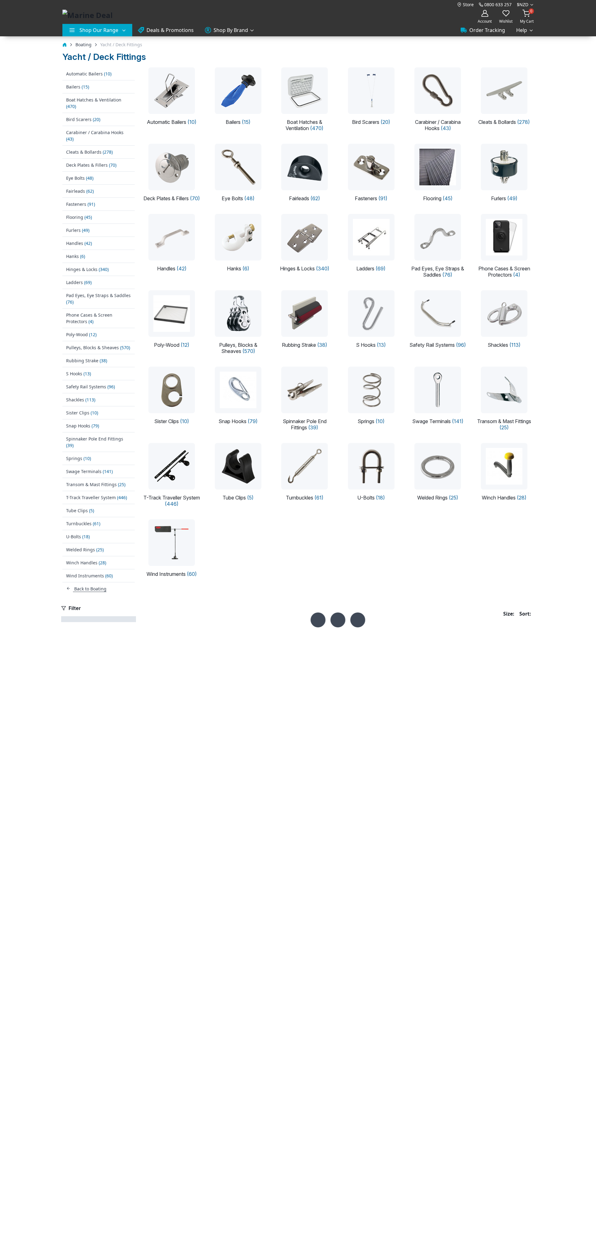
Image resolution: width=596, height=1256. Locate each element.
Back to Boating (89, 589)
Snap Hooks (82, 426)
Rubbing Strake (86, 361)
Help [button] (521, 30)
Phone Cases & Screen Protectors (89, 318)
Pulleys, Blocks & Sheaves (98, 347)
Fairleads (80, 191)
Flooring (79, 217)
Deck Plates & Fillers (91, 165)
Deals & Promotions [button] (170, 30)
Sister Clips (82, 413)
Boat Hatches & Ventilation (93, 103)
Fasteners (80, 204)
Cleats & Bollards (89, 152)
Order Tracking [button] (487, 30)
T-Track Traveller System (96, 497)
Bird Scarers (83, 119)
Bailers (77, 87)
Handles (79, 243)
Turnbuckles (83, 523)
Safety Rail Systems (90, 387)
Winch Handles (86, 563)
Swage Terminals (89, 471)
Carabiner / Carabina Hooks (95, 135)
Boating (83, 44)
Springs (78, 458)
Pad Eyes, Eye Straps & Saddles (98, 298)
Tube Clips (80, 510)
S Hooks (78, 374)
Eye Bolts (79, 178)
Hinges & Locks (87, 269)
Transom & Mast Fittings (95, 484)
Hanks (75, 256)
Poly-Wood (81, 334)
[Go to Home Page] (64, 44)
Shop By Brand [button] (231, 30)
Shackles (80, 400)
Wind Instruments (89, 576)
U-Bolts (78, 537)
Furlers (77, 230)
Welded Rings (85, 550)
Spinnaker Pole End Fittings (94, 442)
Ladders (79, 282)
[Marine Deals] (87, 15)
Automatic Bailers (88, 74)
